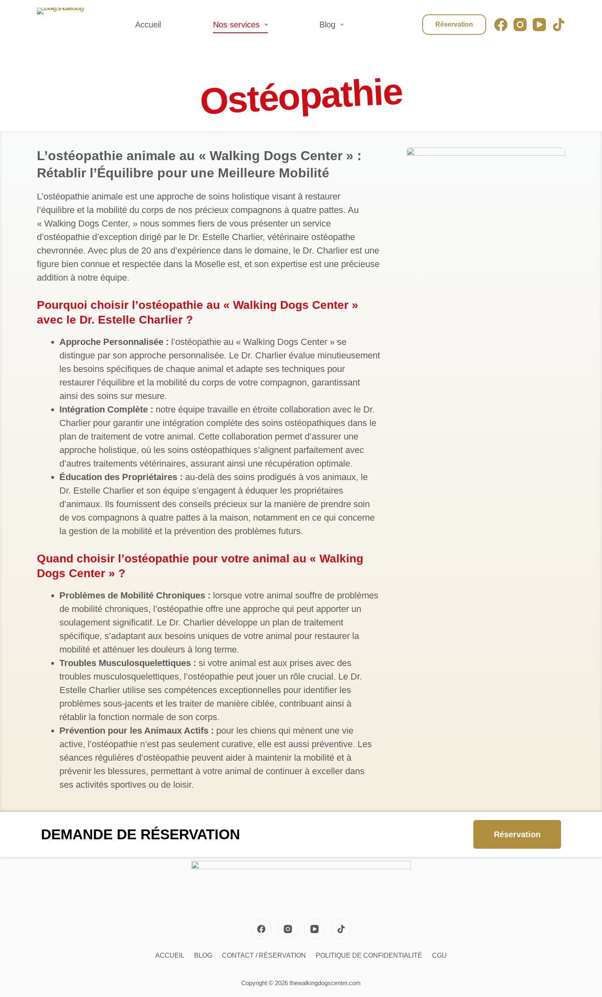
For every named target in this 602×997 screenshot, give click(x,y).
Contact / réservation (264, 955)
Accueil (148, 24)
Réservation (454, 24)
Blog (327, 24)
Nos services (236, 24)
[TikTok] (558, 24)
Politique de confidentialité (369, 955)
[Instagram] (520, 24)
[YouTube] (539, 24)
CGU (439, 955)
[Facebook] (500, 24)
